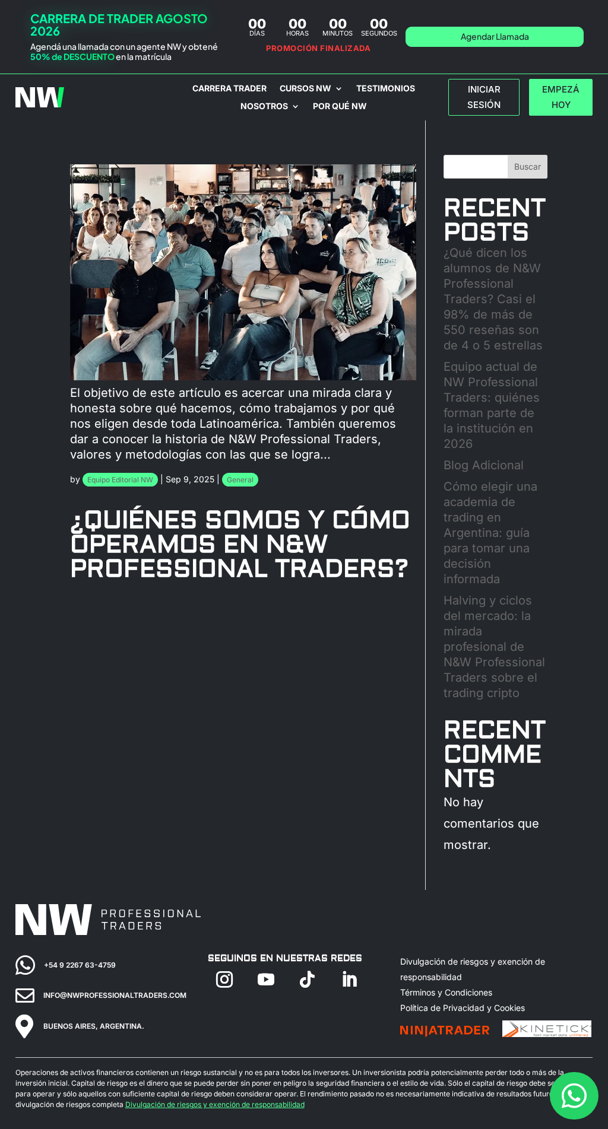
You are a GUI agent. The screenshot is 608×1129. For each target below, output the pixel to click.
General (240, 479)
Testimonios (385, 88)
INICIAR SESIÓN (484, 97)
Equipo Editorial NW (120, 479)
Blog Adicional (484, 465)
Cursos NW (305, 88)
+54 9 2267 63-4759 (80, 965)
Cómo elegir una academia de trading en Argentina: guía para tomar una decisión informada (490, 532)
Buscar (527, 166)
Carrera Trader (229, 88)
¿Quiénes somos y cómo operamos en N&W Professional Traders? (240, 544)
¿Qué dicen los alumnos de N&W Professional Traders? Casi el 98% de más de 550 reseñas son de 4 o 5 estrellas (493, 299)
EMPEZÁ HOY (561, 97)
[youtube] (266, 979)
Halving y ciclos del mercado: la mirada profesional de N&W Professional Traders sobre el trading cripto (494, 646)
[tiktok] (307, 979)
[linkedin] (349, 979)
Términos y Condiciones (446, 992)
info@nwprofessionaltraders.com (114, 995)
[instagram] (224, 979)
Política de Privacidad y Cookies (462, 1008)
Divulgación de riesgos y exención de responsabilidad (215, 1104)
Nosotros (264, 106)
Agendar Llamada (495, 36)
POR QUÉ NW (340, 106)
